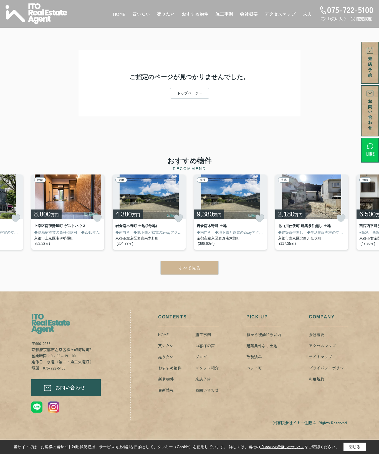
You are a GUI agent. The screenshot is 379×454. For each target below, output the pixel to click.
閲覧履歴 (364, 18)
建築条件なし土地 (261, 345)
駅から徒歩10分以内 (263, 334)
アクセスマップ (280, 14)
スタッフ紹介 (207, 368)
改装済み (254, 357)
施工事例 (224, 14)
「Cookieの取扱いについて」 (282, 447)
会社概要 (249, 14)
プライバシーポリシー (328, 368)
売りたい (166, 14)
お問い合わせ (70, 387)
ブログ (201, 357)
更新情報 (166, 390)
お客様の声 (205, 345)
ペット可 (254, 368)
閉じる (354, 447)
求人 (307, 14)
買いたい (141, 14)
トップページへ (189, 93)
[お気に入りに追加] (15, 218)
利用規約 (316, 379)
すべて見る (189, 268)
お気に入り (337, 18)
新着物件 (166, 379)
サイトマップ (320, 357)
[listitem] (67, 212)
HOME (119, 14)
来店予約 (203, 379)
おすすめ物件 (195, 14)
